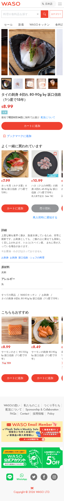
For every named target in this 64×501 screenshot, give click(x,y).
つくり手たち (52, 405)
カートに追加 (32, 126)
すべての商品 (8, 295)
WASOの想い (12, 405)
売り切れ (45, 208)
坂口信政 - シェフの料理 (31, 257)
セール (8, 25)
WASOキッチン (40, 25)
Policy (50, 414)
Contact (24, 414)
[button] (6, 83)
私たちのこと (32, 405)
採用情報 (38, 414)
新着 (21, 25)
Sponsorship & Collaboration (42, 409)
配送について (48, 117)
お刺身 (5, 257)
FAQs (13, 414)
